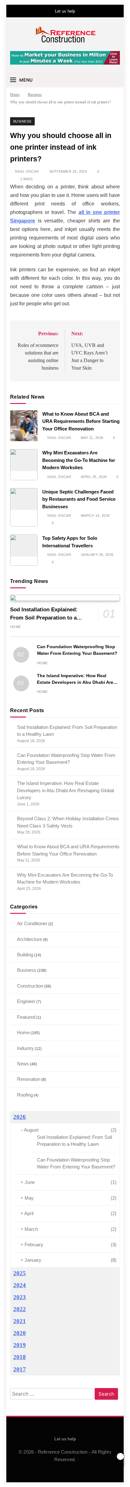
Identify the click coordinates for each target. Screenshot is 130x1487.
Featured (26, 1017)
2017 (19, 1369)
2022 (19, 1309)
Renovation (28, 1079)
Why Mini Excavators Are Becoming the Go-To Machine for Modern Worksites (78, 460)
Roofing (25, 1095)
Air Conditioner (32, 923)
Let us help (65, 11)
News (23, 1063)
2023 (19, 1297)
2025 (19, 1273)
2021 (19, 1321)
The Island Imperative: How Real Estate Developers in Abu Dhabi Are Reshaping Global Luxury (75, 682)
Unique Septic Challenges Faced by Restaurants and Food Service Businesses (78, 499)
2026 (19, 1117)
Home (15, 627)
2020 (19, 1333)
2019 (19, 1345)
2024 (19, 1285)
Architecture (29, 939)
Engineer (26, 1001)
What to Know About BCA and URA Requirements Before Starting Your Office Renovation (81, 421)
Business (22, 121)
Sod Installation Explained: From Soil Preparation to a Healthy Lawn (44, 617)
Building (25, 954)
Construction (30, 985)
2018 (19, 1357)
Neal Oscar (27, 171)
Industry (25, 1048)
